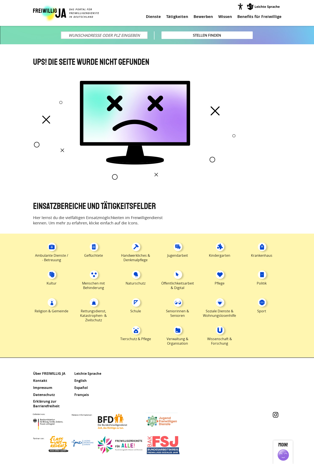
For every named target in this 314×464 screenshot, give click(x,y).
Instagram (275, 415)
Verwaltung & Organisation (177, 341)
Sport (261, 311)
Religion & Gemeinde (51, 311)
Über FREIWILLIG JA (49, 373)
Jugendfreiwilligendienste (168, 421)
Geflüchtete (93, 255)
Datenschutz (44, 394)
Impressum (42, 387)
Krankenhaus (261, 255)
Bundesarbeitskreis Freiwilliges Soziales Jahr (169, 445)
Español (81, 387)
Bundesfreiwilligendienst (119, 421)
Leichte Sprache (264, 6)
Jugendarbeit (177, 255)
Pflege (219, 283)
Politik (262, 283)
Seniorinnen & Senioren (177, 313)
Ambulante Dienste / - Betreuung (51, 257)
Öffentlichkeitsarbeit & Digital (177, 285)
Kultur (52, 283)
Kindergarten (219, 255)
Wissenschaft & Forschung (219, 341)
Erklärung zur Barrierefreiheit (46, 403)
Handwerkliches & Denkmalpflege (135, 257)
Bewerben (203, 17)
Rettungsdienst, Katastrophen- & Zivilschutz (93, 315)
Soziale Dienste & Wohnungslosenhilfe (219, 313)
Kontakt (40, 380)
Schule (135, 311)
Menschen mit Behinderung (93, 285)
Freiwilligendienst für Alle (120, 445)
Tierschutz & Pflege (135, 339)
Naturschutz (135, 283)
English (80, 380)
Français (81, 394)
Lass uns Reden (70, 445)
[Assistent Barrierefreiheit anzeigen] (240, 6)
